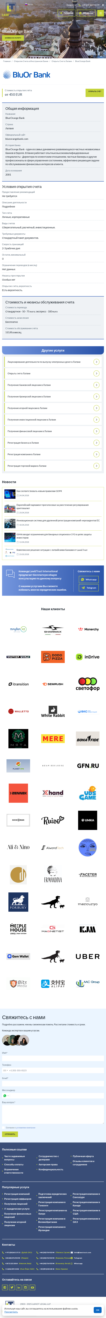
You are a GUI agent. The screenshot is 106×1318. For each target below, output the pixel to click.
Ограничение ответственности (13, 1171)
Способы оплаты (13, 1164)
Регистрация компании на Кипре (53, 1212)
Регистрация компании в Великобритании (51, 1220)
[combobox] (5, 1070)
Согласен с (11, 1127)
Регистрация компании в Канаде (86, 1204)
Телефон (6, 1065)
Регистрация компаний (17, 1194)
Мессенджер (8, 1090)
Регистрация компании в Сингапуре (86, 1195)
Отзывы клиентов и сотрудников (83, 1163)
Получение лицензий (15, 1203)
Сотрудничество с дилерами (49, 1158)
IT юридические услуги (17, 1208)
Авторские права (48, 1164)
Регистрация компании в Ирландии (52, 1228)
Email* (5, 1078)
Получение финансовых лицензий (17, 1215)
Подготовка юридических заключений (52, 1195)
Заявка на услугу (13, 38)
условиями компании (25, 1127)
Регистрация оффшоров (17, 1199)
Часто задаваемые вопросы (14, 1158)
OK (97, 1310)
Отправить (10, 1134)
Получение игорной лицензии (15, 1224)
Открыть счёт (94, 91)
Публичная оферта (83, 1156)
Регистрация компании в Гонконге (52, 1204)
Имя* (4, 1052)
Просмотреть (11, 1312)
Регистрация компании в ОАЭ (86, 1220)
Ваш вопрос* (8, 1102)
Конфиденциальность (51, 1169)
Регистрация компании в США (86, 1212)
